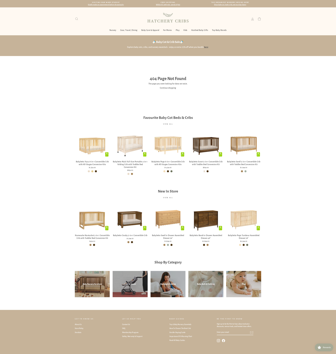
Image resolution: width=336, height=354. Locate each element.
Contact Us (126, 324)
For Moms (167, 30)
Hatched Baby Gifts (199, 30)
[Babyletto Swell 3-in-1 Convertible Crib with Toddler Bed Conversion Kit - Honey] (242, 171)
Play (178, 30)
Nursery (112, 30)
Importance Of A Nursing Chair (180, 336)
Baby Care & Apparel (150, 30)
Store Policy (79, 328)
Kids (185, 30)
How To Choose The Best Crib (180, 328)
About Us (78, 324)
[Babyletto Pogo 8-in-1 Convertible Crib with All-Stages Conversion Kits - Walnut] (168, 171)
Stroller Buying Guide (177, 332)
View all (168, 124)
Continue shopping (168, 88)
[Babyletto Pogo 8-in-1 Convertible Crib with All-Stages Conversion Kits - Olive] (171, 171)
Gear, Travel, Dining (128, 30)
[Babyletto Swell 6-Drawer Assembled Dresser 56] (164, 245)
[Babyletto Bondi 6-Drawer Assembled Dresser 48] (204, 245)
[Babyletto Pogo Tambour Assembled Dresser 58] (240, 245)
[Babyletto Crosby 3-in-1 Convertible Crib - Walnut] (132, 242)
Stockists (78, 332)
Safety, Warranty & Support (132, 336)
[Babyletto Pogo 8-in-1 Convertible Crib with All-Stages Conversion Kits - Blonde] (164, 171)
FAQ (123, 328)
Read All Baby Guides (177, 340)
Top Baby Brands (219, 30)
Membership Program (130, 332)
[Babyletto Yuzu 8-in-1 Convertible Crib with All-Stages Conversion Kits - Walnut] (96, 171)
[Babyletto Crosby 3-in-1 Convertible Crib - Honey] (128, 242)
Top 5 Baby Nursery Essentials (180, 324)
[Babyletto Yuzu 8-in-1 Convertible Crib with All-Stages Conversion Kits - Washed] (89, 171)
